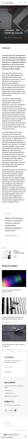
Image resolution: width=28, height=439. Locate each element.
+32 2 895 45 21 (8, 390)
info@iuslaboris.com (9, 393)
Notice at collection (7, 437)
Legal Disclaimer (7, 421)
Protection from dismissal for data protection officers (11, 290)
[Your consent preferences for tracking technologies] (25, 436)
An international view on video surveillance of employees (13, 345)
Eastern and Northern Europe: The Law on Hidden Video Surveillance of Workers (13, 318)
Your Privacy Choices (12, 434)
